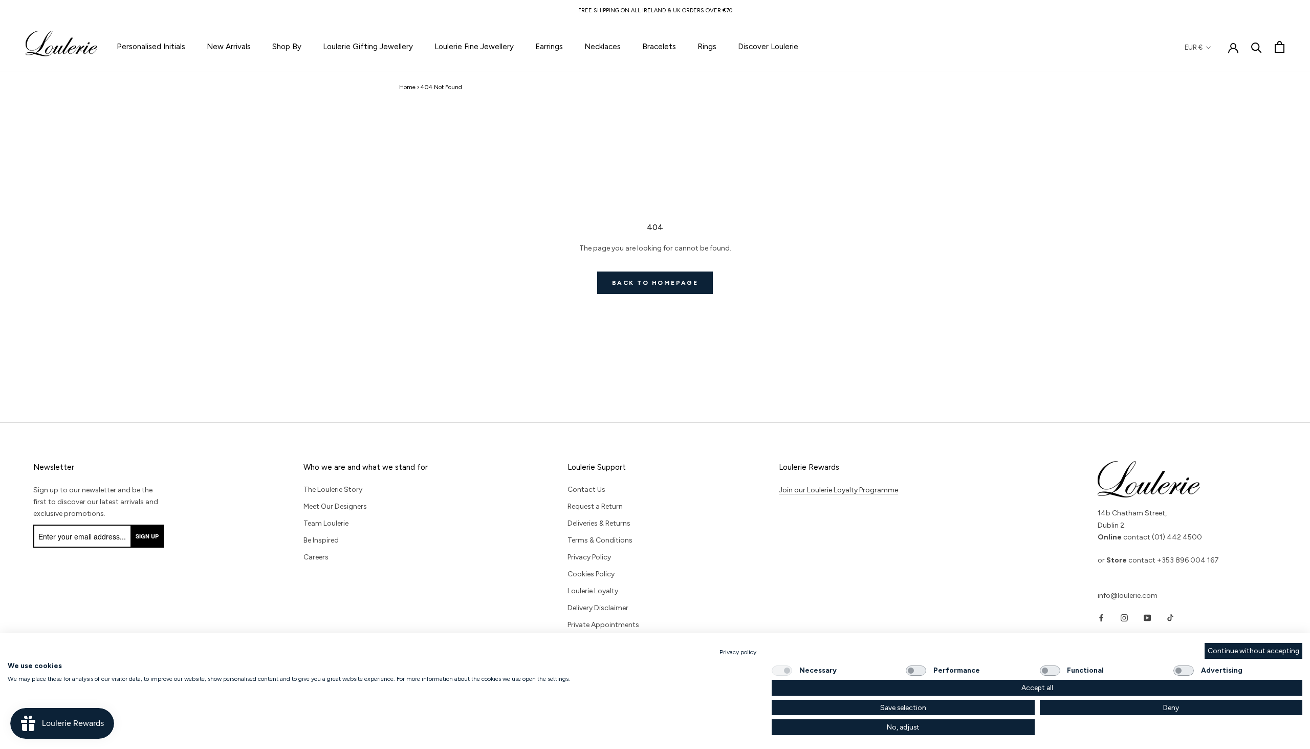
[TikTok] (1170, 617)
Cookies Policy (591, 574)
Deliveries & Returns (598, 523)
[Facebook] (1101, 617)
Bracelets (659, 46)
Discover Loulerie (768, 46)
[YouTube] (1147, 617)
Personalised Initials (151, 46)
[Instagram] (1124, 617)
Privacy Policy (589, 557)
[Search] (1256, 46)
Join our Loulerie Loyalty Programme (838, 490)
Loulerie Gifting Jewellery (368, 46)
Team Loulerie (325, 523)
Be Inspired (321, 540)
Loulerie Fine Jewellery (474, 46)
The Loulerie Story (332, 489)
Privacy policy (737, 652)
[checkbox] (782, 670)
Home (407, 87)
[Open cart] (1279, 47)
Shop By (286, 46)
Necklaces (602, 46)
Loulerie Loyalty (592, 591)
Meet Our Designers (335, 506)
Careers (316, 557)
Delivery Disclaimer (597, 608)
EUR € (1194, 47)
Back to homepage (655, 282)
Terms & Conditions (599, 540)
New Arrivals (229, 46)
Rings (706, 46)
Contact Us (586, 489)
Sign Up (147, 536)
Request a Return (595, 506)
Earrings (549, 46)
